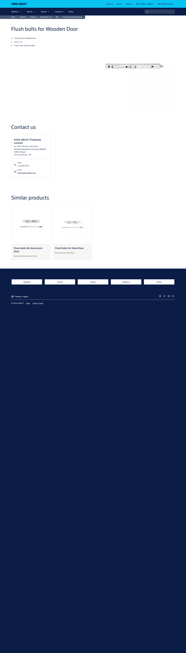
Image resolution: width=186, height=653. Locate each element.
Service (30, 11)
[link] (109, 4)
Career (71, 11)
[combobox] (160, 11)
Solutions (14, 11)
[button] (20, 12)
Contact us (59, 11)
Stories (43, 11)
